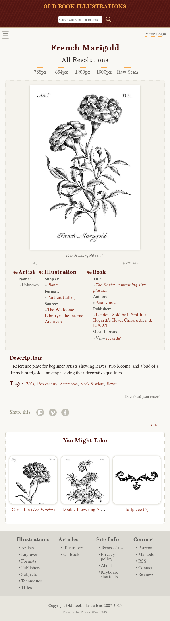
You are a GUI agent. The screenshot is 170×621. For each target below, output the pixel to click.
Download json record (142, 396)
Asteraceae (69, 383)
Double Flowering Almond (86, 509)
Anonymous (107, 302)
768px (40, 72)
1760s (29, 383)
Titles (26, 587)
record (112, 338)
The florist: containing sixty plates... (120, 287)
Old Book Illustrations (84, 605)
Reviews (146, 574)
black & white (92, 383)
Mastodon (147, 554)
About (106, 565)
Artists (27, 548)
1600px (104, 72)
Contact (145, 568)
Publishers (31, 568)
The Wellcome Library (59, 312)
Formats (28, 561)
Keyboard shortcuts (110, 574)
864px (61, 72)
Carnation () (33, 509)
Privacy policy (108, 556)
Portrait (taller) (61, 297)
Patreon (145, 548)
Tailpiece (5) (137, 509)
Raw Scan (128, 72)
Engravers (30, 554)
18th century (47, 383)
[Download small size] (34, 263)
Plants (53, 285)
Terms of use (112, 548)
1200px (82, 72)
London (103, 315)
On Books (72, 554)
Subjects (29, 574)
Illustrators (73, 548)
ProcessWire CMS (94, 612)
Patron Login (155, 33)
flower (112, 383)
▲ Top (154, 424)
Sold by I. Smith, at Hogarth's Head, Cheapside (120, 317)
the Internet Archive (65, 318)
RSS (142, 561)
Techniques (31, 581)
